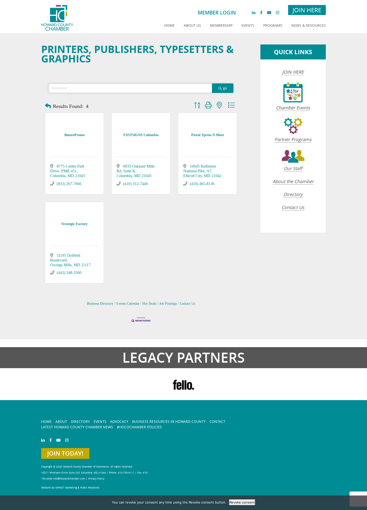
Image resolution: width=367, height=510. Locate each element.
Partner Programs (293, 139)
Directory (293, 194)
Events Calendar (127, 303)
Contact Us (187, 303)
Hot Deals (149, 303)
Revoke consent (242, 502)
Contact (217, 421)
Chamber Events (293, 108)
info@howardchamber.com (69, 478)
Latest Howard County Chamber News (77, 427)
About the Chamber (293, 181)
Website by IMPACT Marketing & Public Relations (70, 487)
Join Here (307, 10)
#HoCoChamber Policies (139, 427)
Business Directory (100, 303)
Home (169, 25)
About (61, 421)
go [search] (225, 88)
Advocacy (119, 421)
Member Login (217, 12)
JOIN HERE (293, 72)
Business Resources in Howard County (169, 421)
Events (247, 25)
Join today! (65, 453)
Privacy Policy (96, 478)
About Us (192, 25)
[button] (48, 106)
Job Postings (168, 303)
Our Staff (293, 168)
